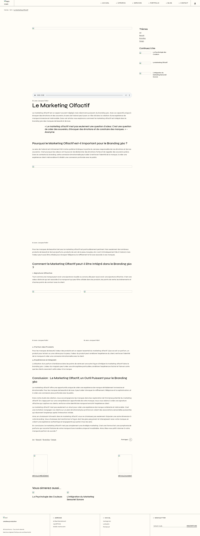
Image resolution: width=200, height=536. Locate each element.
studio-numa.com (59, 527)
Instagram (107, 521)
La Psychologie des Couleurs (47, 496)
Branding (46, 439)
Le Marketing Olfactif (160, 62)
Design (53, 439)
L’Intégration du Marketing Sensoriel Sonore (159, 75)
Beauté (38, 439)
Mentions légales (8, 532)
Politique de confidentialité (22, 532)
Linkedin (106, 524)
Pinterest (106, 527)
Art (11, 10)
